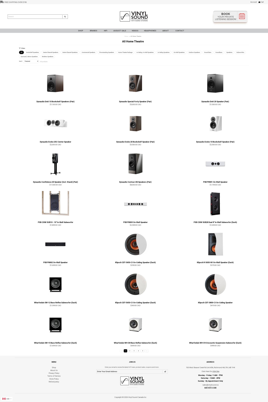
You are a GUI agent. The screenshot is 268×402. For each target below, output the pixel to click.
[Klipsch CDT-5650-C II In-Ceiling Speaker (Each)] (135, 284)
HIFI (105, 31)
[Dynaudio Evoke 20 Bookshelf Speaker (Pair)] (135, 123)
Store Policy (54, 379)
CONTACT (179, 31)
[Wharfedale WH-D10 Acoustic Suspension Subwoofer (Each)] (215, 324)
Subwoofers (240, 52)
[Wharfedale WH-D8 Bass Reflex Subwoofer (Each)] (135, 324)
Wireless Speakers (47, 56)
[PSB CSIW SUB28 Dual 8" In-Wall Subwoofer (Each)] (215, 204)
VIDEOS (135, 31)
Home (126, 36)
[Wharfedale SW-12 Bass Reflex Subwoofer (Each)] (55, 284)
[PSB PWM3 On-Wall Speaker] (135, 204)
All (21, 52)
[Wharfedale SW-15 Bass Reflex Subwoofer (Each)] (55, 324)
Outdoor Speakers (194, 52)
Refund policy (54, 382)
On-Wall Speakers (179, 52)
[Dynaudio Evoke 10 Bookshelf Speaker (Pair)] (215, 123)
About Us (54, 370)
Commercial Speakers (88, 52)
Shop (54, 367)
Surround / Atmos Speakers (29, 56)
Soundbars (218, 52)
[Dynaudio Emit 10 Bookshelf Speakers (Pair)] (55, 83)
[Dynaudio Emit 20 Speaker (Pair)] (215, 83)
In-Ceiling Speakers (163, 52)
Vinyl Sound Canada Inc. (137, 397)
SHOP (80, 31)
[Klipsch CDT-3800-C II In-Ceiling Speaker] (215, 284)
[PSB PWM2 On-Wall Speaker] (55, 244)
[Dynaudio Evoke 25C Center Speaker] (55, 123)
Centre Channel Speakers (70, 52)
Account (253, 2)
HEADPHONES (150, 31)
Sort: (21, 61)
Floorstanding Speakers (106, 52)
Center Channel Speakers (50, 52)
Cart (262, 2)
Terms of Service (54, 376)
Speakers (229, 52)
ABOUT (165, 31)
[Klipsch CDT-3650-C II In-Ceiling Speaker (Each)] (135, 244)
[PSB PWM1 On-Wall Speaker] (215, 164)
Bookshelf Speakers (32, 52)
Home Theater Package (125, 52)
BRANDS (93, 31)
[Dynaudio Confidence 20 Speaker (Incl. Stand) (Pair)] (55, 164)
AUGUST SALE (119, 31)
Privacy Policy (54, 373)
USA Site (215, 371)
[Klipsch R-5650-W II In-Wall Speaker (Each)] (215, 244)
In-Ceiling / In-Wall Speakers (145, 52)
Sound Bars (207, 52)
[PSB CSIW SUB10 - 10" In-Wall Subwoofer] (55, 204)
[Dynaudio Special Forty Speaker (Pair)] (135, 83)
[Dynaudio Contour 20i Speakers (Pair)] (135, 164)
